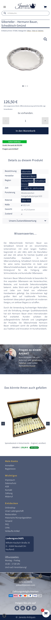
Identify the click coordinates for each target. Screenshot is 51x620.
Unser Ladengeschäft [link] (14, 511)
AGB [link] (7, 486)
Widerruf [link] (9, 496)
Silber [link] (29, 31)
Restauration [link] (10, 514)
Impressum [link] (10, 479)
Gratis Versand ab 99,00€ (12, 145)
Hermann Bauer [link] (29, 176)
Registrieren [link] (10, 468)
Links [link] (7, 527)
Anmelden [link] (9, 465)
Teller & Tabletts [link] (37, 31)
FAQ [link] (7, 524)
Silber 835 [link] (26, 200)
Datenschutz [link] (10, 483)
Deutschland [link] (27, 180)
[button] (4, 7)
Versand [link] (8, 521)
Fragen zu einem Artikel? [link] (30, 351)
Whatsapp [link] (37, 360)
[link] (25, 8)
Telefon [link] (22, 363)
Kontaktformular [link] (27, 365)
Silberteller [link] (26, 171)
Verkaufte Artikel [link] (12, 531)
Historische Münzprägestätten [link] (18, 517)
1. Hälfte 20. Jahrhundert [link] (33, 188)
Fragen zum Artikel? (10, 149)
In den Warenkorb (25, 130)
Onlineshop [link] (10, 507)
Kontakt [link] (8, 490)
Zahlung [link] (8, 493)
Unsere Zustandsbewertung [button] (22, 220)
